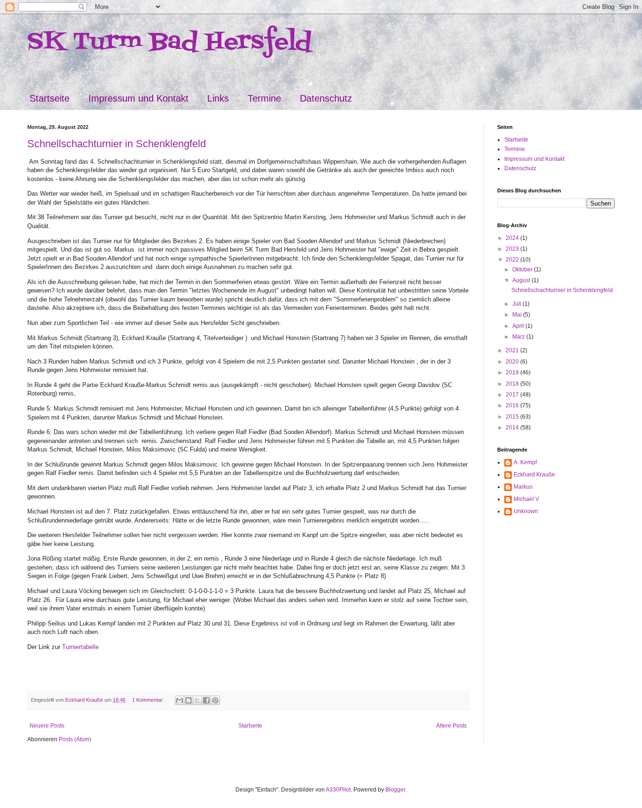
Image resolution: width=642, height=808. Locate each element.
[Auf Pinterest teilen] (215, 700)
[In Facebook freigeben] (206, 700)
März (519, 336)
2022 (513, 259)
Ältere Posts (451, 725)
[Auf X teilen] (197, 700)
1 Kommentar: (148, 700)
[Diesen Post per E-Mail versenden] (179, 700)
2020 (513, 361)
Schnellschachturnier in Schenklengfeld (116, 144)
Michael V (526, 499)
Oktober (523, 269)
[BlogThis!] (188, 700)
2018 (513, 383)
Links (218, 98)
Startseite (50, 98)
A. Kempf (525, 462)
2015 (513, 416)
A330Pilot (338, 789)
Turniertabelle (80, 646)
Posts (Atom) (75, 739)
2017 (513, 394)
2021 (513, 350)
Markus (523, 486)
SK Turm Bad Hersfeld (169, 42)
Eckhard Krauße (534, 474)
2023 (513, 249)
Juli (517, 304)
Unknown (526, 511)
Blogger (395, 789)
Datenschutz (326, 98)
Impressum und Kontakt (138, 98)
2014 (513, 427)
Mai (517, 314)
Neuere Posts (47, 725)
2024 (513, 238)
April (518, 326)
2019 (513, 372)
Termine (264, 98)
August (522, 280)
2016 (513, 405)
